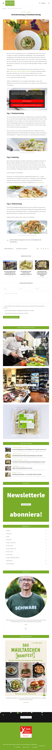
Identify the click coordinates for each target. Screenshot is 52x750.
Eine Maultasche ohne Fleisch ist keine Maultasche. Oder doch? (26, 273)
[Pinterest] (2, 61)
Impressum (34, 744)
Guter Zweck (9, 533)
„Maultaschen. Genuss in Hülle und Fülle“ (20, 71)
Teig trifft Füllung (17, 447)
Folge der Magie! (26, 717)
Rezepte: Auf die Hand (10, 542)
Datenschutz (27, 744)
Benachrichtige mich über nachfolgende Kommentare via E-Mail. (19, 310)
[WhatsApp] (2, 71)
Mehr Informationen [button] (27, 97)
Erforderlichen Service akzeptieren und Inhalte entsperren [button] (27, 105)
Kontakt (18, 744)
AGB (22, 744)
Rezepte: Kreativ (9, 551)
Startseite (4, 8)
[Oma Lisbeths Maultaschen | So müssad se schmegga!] (9, 3)
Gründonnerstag (8, 248)
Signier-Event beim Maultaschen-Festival (22, 468)
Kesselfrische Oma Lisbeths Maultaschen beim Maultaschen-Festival (28, 461)
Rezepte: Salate (9, 554)
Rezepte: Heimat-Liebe (11, 548)
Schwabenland (15, 466)
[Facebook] (2, 58)
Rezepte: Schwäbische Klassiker (13, 557)
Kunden (7, 536)
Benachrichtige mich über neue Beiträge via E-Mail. (16, 313)
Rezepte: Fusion (9, 545)
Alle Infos (26, 702)
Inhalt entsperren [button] (27, 101)
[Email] (2, 65)
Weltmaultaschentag (21, 248)
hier (16, 134)
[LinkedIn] (2, 68)
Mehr (26, 624)
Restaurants (8, 539)
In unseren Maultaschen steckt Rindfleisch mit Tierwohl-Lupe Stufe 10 (10, 273)
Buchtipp (14, 472)
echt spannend (40, 182)
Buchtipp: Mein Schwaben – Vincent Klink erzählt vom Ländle (26, 474)
